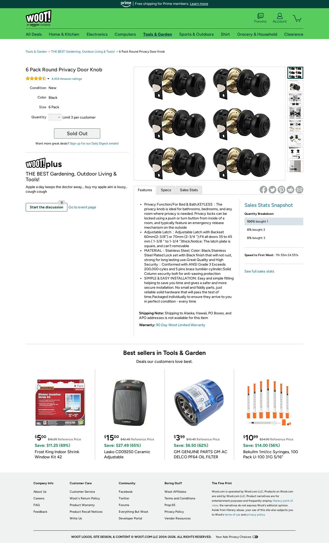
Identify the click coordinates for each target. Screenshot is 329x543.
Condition (38, 88)
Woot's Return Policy (85, 498)
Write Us (76, 518)
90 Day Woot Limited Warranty (180, 325)
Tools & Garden (36, 51)
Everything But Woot (133, 511)
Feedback (40, 511)
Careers (38, 498)
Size (42, 107)
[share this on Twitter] (272, 189)
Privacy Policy (174, 511)
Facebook (126, 491)
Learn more (199, 4)
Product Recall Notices (86, 511)
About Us (40, 491)
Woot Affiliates (175, 491)
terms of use (232, 514)
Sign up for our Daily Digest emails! (94, 143)
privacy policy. (256, 514)
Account (280, 21)
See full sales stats (259, 271)
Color (42, 97)
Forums (260, 21)
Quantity (38, 117)
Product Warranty (82, 505)
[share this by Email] (299, 189)
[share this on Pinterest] (281, 189)
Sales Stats (189, 190)
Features (145, 190)
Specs (166, 190)
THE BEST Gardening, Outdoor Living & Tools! (83, 51)
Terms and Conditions (179, 498)
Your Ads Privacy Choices (233, 537)
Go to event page (82, 207)
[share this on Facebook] (263, 189)
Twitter (124, 498)
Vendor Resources (177, 518)
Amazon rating (66, 79)
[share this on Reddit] (290, 189)
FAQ (36, 505)
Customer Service (82, 491)
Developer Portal (130, 518)
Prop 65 (169, 505)
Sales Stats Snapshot (268, 205)
